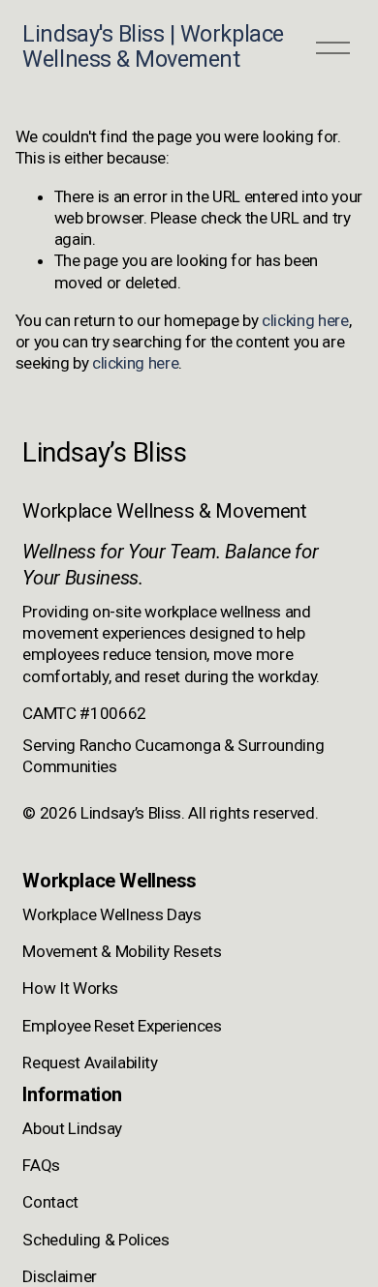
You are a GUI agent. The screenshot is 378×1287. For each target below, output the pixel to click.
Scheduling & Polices (95, 1239)
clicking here (305, 320)
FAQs (41, 1165)
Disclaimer (59, 1276)
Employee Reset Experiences (121, 1025)
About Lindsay (72, 1128)
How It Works (69, 988)
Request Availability (89, 1062)
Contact (50, 1202)
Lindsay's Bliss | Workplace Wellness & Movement (152, 46)
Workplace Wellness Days (111, 914)
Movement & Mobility (96, 951)
